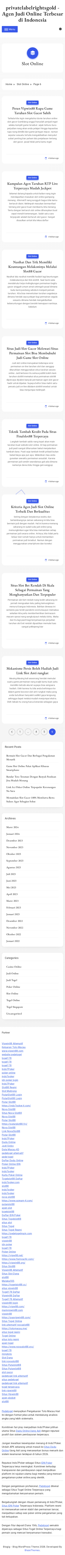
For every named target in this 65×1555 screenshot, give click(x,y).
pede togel (7, 1156)
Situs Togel (8, 1226)
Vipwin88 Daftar (11, 1295)
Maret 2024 (12, 827)
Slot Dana (7, 1357)
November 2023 (14, 847)
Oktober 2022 (13, 934)
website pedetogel (12, 1054)
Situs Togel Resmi (12, 1229)
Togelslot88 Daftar (12, 1178)
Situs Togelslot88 (11, 1218)
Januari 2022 (13, 941)
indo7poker (8, 1076)
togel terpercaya (11, 1386)
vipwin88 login (10, 1302)
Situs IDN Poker (10, 1505)
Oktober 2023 (13, 854)
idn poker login (10, 1080)
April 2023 (12, 894)
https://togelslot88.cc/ (14, 1284)
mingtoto (7, 1354)
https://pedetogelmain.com (17, 1233)
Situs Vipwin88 (10, 1394)
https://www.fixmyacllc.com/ (18, 1259)
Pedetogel (7, 1411)
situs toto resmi (10, 1339)
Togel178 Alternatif (12, 1299)
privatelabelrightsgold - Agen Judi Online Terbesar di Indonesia (32, 13)
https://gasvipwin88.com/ (16, 1317)
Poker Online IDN (11, 1164)
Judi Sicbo (8, 1145)
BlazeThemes (32, 1550)
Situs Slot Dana (10, 1273)
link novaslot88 (10, 1361)
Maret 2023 (12, 900)
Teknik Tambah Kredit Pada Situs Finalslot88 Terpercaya (32, 433)
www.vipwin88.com (12, 1050)
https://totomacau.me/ (14, 1328)
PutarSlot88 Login (12, 1094)
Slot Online (32, 103)
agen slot (7, 1208)
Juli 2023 (11, 874)
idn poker (7, 1244)
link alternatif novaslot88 (16, 1324)
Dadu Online (8, 1142)
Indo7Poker (8, 1069)
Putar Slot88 (9, 1102)
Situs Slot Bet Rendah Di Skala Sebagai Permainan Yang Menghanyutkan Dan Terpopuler (32, 590)
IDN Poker (46, 1462)
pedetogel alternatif (12, 1153)
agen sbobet (8, 1397)
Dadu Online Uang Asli (28, 1430)
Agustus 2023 (13, 867)
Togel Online (13, 1000)
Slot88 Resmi (9, 1087)
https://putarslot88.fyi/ (14, 1123)
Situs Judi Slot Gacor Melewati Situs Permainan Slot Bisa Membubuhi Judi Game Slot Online (32, 353)
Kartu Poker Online (12, 1175)
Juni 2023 (11, 880)
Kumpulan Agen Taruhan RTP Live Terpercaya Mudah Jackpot (32, 185)
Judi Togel (11, 980)
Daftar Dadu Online (12, 1160)
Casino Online (13, 966)
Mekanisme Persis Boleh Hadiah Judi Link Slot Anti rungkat (32, 670)
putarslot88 (8, 1204)
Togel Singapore (14, 1007)
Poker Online (13, 986)
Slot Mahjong (9, 1091)
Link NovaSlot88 (11, 1131)
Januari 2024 (13, 833)
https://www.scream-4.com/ (17, 1200)
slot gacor (7, 1372)
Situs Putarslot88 (11, 1365)
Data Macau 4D (10, 1149)
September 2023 (14, 860)
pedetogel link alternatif (15, 1376)
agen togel (7, 1343)
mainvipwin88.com (12, 1310)
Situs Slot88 (8, 1266)
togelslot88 (8, 1211)
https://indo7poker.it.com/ (16, 1105)
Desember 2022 (14, 921)
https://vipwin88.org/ (13, 1262)
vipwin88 (7, 1240)
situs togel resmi (11, 1332)
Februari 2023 (13, 907)
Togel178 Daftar (11, 1292)
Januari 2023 (13, 914)
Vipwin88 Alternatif (12, 1043)
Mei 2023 (11, 887)
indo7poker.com (11, 1182)
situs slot (7, 1222)
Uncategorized (14, 1013)
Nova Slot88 (8, 1109)
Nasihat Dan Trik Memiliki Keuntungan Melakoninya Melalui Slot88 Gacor (32, 266)
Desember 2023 (14, 840)
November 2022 (14, 927)
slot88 (5, 1186)
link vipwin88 (9, 1390)
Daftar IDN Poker (11, 1215)
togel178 (6, 1058)
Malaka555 (8, 1281)
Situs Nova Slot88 (12, 1113)
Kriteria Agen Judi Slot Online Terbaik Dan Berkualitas (32, 509)
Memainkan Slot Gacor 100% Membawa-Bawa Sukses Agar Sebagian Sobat (30, 799)
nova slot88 (8, 1197)
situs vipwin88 (10, 1288)
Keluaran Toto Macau (14, 1047)
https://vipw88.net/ (12, 1255)
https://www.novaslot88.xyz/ (18, 1346)
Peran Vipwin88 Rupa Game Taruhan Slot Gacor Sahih (32, 110)
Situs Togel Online (12, 1321)
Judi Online (12, 973)
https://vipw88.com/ (13, 1306)
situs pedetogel (10, 1379)
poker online (8, 1072)
